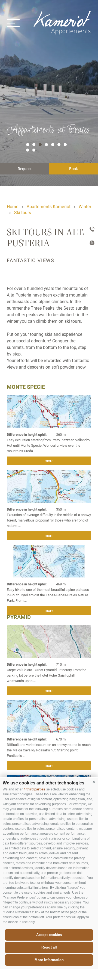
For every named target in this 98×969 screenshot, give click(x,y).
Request (25, 169)
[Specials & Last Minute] (91, 243)
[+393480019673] (91, 229)
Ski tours (22, 212)
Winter (85, 206)
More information (49, 960)
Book (73, 169)
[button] (94, 781)
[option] (49, 93)
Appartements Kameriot (63, 22)
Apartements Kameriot (49, 206)
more (49, 461)
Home (13, 206)
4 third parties (34, 789)
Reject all (49, 947)
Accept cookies (49, 935)
